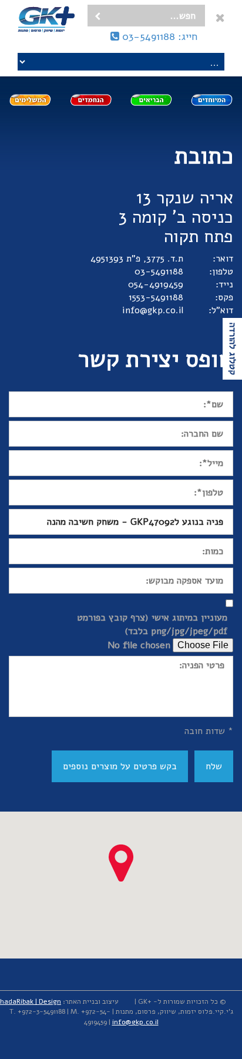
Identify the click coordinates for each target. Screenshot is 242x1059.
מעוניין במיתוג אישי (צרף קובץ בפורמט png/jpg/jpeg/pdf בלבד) (152, 624)
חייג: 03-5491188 (158, 36)
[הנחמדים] (90, 100)
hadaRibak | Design (30, 1001)
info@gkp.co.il (152, 310)
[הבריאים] (151, 100)
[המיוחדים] (211, 100)
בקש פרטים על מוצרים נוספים (120, 766)
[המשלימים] (30, 100)
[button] (121, 862)
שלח (214, 766)
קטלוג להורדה (232, 349)
